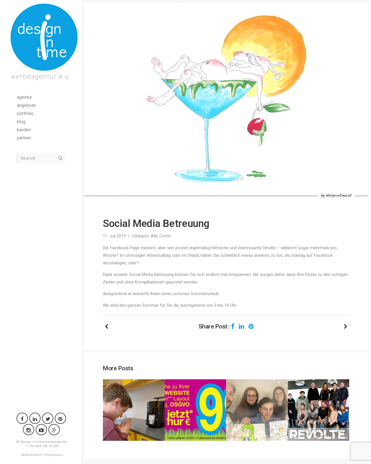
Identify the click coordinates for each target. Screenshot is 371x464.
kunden (24, 129)
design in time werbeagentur (44, 442)
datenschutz (31, 455)
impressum (53, 455)
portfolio (25, 113)
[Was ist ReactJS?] (345, 326)
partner (24, 137)
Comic (165, 236)
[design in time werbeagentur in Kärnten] (44, 37)
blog (21, 121)
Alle (154, 236)
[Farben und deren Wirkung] (106, 326)
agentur (24, 97)
